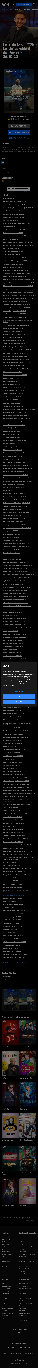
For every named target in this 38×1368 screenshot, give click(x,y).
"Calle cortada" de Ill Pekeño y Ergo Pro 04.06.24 (18, 298)
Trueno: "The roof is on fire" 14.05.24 (14, 425)
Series (4, 9)
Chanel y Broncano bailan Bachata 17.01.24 (16, 784)
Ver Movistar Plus (23, 1283)
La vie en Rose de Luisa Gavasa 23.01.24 (15, 778)
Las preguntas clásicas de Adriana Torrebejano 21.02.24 (17, 724)
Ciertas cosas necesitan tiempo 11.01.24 (15, 796)
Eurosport (4, 1310)
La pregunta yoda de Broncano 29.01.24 (15, 771)
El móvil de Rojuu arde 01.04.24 (12, 640)
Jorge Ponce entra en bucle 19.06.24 (14, 229)
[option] (11, 1000)
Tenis (3, 1301)
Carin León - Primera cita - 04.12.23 (14, 835)
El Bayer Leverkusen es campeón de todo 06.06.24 (18, 286)
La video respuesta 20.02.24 (11, 728)
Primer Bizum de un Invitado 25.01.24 (14, 774)
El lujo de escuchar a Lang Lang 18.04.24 (15, 521)
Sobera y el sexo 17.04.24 (10, 531)
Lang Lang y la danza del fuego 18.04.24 (15, 525)
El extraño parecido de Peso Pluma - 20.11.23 (16, 854)
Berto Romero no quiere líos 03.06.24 (14, 314)
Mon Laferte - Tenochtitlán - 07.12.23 (14, 829)
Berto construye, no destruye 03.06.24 (14, 311)
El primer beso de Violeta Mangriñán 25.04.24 (16, 503)
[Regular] (14, 119)
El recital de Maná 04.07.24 (11, 198)
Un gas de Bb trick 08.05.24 (11, 459)
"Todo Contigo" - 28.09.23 (11, 939)
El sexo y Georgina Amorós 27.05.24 (13, 337)
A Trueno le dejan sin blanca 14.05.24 (14, 428)
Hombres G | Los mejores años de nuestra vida (27, 1255)
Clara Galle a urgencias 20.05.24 (13, 393)
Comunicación (23, 1320)
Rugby (3, 1303)
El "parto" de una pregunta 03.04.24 (14, 621)
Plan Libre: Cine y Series (25, 1303)
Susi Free (22, 1206)
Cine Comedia (5, 1244)
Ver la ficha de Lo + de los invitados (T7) (15, 962)
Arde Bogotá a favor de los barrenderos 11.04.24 (17, 565)
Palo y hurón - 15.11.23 (9, 862)
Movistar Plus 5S (23, 1273)
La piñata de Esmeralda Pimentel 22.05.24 (15, 368)
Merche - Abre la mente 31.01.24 (12, 762)
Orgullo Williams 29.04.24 (10, 490)
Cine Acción (5, 1246)
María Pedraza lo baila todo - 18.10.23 (14, 910)
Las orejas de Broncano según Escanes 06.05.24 (17, 481)
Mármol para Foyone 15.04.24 (12, 559)
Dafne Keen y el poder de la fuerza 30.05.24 (16, 325)
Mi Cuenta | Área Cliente (25, 1288)
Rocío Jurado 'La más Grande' (27, 1259)
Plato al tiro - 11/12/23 (9, 826)
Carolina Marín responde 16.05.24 (13, 406)
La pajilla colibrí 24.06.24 (10, 220)
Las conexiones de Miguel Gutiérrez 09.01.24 (16, 804)
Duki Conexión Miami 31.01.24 (11, 765)
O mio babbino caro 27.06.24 (11, 211)
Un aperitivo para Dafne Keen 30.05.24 (14, 317)
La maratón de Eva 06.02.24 (11, 753)
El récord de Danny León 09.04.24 (13, 584)
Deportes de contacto (7, 1308)
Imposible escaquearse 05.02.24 (13, 756)
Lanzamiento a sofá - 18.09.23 (12, 951)
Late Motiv (5, 1109)
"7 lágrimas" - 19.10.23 (9, 907)
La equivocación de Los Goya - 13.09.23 (15, 954)
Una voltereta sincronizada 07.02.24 (14, 749)
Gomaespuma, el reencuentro (7, 1141)
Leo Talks (5, 1078)
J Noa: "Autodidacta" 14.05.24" (12, 421)
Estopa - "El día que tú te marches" (13, 832)
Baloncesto (4, 1298)
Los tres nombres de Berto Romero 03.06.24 (16, 308)
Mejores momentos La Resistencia (9, 1174)
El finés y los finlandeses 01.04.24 (13, 643)
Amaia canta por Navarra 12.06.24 (13, 251)
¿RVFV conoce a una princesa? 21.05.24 (15, 375)
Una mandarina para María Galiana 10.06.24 (16, 273)
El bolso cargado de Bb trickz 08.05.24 (14, 453)
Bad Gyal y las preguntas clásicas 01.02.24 (15, 759)
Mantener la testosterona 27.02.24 (13, 713)
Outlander (21, 1244)
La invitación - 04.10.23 (10, 929)
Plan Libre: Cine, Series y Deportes (25, 1300)
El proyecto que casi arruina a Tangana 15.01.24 (17, 790)
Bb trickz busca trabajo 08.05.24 (12, 450)
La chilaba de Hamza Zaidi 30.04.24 (13, 487)
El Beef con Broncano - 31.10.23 (12, 887)
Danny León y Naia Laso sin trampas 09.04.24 (16, 587)
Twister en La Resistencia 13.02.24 (13, 740)
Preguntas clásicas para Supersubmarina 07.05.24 (18, 465)
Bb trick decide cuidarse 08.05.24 (13, 456)
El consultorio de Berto (9, 1047)
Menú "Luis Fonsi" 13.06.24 (11, 248)
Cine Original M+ (6, 1239)
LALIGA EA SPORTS (6, 1288)
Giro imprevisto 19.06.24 (10, 226)
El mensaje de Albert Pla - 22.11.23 (13, 848)
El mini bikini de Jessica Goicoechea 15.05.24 (16, 418)
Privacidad (26, 1353)
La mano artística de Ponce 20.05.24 (14, 387)
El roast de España (26, 1140)
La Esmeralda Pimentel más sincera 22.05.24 (16, 362)
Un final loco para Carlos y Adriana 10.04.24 (16, 578)
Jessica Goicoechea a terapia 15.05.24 (14, 412)
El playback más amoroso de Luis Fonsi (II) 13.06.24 (18, 242)
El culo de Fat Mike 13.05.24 (11, 443)
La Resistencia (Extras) (27, 1173)
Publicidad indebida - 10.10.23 (12, 920)
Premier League (6, 1291)
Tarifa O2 (21, 1315)
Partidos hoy (5, 1315)
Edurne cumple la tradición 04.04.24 (14, 609)
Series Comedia (6, 1264)
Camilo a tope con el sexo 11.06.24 (13, 264)
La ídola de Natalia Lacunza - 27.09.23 (14, 942)
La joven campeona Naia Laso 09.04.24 (14, 593)
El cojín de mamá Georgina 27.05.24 (13, 340)
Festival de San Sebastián (25, 1264)
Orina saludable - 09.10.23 (11, 923)
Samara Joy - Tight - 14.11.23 (11, 865)
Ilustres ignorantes (25, 1078)
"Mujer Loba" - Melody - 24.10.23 (13, 901)
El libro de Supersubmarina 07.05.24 (14, 462)
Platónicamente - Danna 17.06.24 (13, 233)
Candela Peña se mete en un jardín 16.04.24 (16, 546)
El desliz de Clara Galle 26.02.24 (12, 720)
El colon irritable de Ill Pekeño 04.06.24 (15, 301)
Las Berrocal (22, 1251)
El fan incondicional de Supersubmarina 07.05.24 (17, 468)
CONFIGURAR (19, 691)
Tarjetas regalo (23, 1318)
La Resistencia (24, 1047)
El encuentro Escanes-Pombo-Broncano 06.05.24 (18, 478)
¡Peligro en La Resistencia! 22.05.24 (13, 365)
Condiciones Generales (25, 1291)
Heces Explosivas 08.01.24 (11, 807)
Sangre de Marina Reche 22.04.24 (13, 515)
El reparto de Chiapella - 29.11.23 (13, 842)
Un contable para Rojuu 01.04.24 (13, 646)
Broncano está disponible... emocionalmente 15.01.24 (19, 793)
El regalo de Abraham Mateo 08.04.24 (14, 599)
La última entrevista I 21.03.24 (12, 652)
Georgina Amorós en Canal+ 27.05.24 (14, 343)
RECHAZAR (19, 696)
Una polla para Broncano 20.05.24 (13, 390)
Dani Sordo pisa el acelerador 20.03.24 (14, 659)
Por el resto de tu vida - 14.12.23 (12, 817)
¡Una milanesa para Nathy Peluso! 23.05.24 (16, 353)
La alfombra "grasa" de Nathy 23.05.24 (15, 356)
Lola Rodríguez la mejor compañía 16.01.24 (16, 787)
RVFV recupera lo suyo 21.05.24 (12, 372)
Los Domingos (22, 1242)
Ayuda (19, 1335)
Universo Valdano (6, 1296)
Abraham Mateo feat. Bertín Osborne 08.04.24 (17, 606)
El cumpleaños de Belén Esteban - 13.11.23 (15, 871)
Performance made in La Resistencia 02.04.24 (17, 628)
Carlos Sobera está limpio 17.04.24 (13, 540)
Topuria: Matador (6, 1305)
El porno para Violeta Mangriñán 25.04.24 (15, 500)
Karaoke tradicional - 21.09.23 (12, 945)
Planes (21, 1305)
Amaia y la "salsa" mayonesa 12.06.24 (14, 258)
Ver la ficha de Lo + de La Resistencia (19, 192)
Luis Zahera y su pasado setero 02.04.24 (15, 634)
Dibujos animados (23, 1266)
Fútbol (17, 9)
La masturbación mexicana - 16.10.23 (14, 914)
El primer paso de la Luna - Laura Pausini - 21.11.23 (18, 851)
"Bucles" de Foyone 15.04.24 (11, 553)
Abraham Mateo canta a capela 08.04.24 (15, 596)
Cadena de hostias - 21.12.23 (11, 810)
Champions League (7, 1286)
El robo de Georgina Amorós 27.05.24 (14, 347)
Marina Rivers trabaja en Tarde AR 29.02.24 (16, 707)
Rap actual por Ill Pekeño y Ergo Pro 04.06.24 (16, 304)
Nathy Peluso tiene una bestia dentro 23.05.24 (17, 350)
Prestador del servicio (8, 1353)
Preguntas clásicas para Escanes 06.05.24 (15, 475)
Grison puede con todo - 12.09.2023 (14, 957)
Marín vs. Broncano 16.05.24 (11, 403)
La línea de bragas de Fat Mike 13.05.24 (15, 440)
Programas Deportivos (25, 1269)
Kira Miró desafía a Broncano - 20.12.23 (15, 814)
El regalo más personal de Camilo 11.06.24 (15, 270)
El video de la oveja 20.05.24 (11, 384)
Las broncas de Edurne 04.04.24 (12, 612)
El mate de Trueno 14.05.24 (11, 434)
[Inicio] (5, 4)
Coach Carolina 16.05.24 (10, 400)
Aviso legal (18, 1353)
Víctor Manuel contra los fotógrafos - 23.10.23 (17, 904)
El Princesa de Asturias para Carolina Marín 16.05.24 (19, 409)
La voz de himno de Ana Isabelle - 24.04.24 (16, 512)
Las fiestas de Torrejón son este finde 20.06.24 (17, 223)
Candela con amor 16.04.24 (11, 549)
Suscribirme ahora (24, 4)
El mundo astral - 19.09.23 (11, 948)
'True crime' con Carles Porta (26, 1261)
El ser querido (22, 1237)
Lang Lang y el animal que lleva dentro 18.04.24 (17, 528)
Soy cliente (21, 126)
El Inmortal (22, 1249)
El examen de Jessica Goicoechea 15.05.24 (16, 415)
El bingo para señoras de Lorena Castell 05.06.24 (18, 292)
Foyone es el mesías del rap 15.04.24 (14, 556)
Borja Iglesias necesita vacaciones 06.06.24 (16, 289)
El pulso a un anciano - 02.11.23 (12, 884)
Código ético (22, 1293)
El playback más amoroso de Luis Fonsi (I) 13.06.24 (18, 245)
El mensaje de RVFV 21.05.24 (11, 378)
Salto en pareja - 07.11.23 (10, 881)
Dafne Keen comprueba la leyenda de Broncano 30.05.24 (17, 321)
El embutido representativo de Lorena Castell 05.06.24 (19, 295)
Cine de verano (6, 1251)
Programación (5, 1318)
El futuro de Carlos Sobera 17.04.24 (13, 534)
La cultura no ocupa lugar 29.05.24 (13, 328)
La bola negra (22, 1239)
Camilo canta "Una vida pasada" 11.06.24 (15, 261)
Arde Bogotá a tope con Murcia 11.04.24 (15, 568)
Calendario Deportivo (7, 1313)
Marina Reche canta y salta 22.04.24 (14, 518)
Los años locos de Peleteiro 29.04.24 (14, 493)
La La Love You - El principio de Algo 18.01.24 (16, 781)
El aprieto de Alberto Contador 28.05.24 (15, 334)
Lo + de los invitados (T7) (18, 189)
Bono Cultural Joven (24, 1313)
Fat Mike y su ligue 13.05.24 (11, 447)
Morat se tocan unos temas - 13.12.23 (14, 820)
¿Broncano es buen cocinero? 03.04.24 (15, 624)
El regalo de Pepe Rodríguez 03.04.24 (14, 618)
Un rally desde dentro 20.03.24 (12, 656)
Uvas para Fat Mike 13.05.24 (11, 437)
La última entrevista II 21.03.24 (12, 649)
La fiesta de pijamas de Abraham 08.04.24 (15, 603)
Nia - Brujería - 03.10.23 (10, 932)
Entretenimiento (6, 1269)
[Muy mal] (9, 119)
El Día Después (5, 1293)
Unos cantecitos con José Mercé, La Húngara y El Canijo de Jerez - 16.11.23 (18, 858)
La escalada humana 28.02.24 (12, 710)
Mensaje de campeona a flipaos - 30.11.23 (15, 838)
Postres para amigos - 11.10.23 (12, 917)
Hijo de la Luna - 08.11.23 (10, 878)
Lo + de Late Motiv (8, 1206)
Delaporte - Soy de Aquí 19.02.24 (13, 734)
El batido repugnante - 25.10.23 (12, 898)
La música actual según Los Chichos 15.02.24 (16, 737)
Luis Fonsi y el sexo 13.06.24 (11, 239)
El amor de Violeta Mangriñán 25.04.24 (14, 496)
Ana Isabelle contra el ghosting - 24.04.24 (15, 506)
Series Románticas (6, 1261)
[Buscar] (14, 4)
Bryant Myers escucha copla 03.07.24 (14, 201)
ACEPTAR (19, 702)
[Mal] (11, 119)
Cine (10, 9)
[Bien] (16, 119)
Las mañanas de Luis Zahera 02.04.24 (14, 637)
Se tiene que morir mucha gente (27, 1246)
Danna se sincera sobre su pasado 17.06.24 (15, 236)
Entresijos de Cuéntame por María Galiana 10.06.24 (18, 279)
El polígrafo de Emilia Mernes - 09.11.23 (15, 875)
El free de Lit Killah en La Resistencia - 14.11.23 (17, 868)
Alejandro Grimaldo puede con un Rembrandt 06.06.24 (19, 283)
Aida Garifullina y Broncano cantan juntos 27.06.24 (18, 208)
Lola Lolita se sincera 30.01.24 (12, 768)
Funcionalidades (23, 1286)
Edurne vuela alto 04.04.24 (11, 615)
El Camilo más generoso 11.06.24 (12, 267)
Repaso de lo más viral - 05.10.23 (13, 926)
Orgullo (3, 1271)
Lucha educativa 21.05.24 (10, 381)
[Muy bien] (18, 119)
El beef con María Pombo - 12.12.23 (13, 823)
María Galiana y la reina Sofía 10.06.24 (14, 276)
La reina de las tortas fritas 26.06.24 (13, 214)
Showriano (23, 1109)
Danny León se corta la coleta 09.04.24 (15, 590)
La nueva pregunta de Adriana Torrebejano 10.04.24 (18, 574)
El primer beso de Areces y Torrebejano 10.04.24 (17, 571)
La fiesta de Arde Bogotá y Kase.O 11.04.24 (15, 562)
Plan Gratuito (22, 1308)
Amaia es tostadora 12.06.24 (11, 254)
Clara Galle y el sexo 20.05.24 (12, 397)
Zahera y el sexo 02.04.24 (10, 631)
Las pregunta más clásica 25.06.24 (13, 217)
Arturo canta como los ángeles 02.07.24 (15, 205)
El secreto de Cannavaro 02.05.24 (13, 484)
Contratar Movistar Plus (25, 1296)
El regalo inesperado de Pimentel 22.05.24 (16, 359)
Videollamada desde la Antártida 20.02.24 (15, 731)
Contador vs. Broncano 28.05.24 (12, 331)
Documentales (5, 1266)
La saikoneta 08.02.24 (9, 746)
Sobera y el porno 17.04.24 (11, 537)
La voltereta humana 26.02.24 (12, 717)
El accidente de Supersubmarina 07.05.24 (15, 471)
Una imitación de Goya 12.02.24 (12, 743)
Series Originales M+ (7, 1259)
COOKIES (34, 1353)
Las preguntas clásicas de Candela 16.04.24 (16, 543)
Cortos (3, 1249)
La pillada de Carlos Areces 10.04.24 (14, 581)
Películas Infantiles (6, 1254)
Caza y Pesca (22, 1271)
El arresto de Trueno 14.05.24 (11, 431)
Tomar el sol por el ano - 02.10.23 (13, 935)
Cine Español (5, 1242)
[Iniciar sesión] (34, 4)
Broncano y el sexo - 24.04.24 (12, 509)
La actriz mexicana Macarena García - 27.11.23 (17, 845)
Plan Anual (22, 1310)
